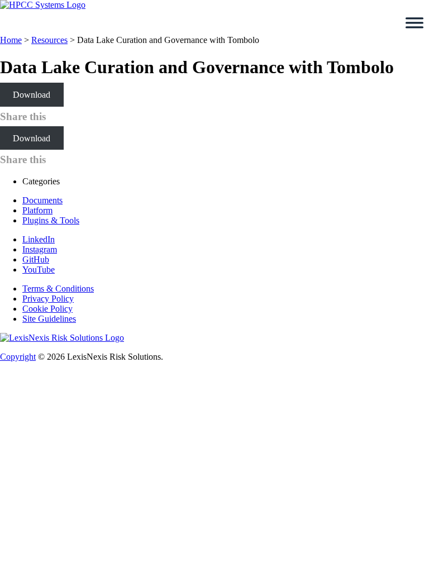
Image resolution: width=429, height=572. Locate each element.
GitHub (35, 259)
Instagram (39, 249)
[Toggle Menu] (414, 23)
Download (31, 94)
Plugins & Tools (50, 220)
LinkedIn (38, 239)
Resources (49, 40)
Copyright (18, 356)
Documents (42, 200)
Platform (37, 210)
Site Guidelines (49, 318)
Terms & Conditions (58, 288)
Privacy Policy (48, 298)
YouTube (38, 269)
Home (11, 40)
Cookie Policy (47, 308)
